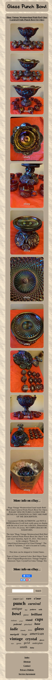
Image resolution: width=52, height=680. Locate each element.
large (24, 634)
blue (26, 610)
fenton (30, 630)
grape (21, 621)
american (37, 634)
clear (37, 598)
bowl (16, 613)
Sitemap (27, 662)
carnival (34, 603)
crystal (31, 639)
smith (23, 647)
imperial (18, 599)
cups (39, 619)
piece (26, 614)
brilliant (36, 614)
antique (17, 608)
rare (28, 598)
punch (19, 603)
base (37, 624)
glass (39, 628)
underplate (37, 643)
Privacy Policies (27, 670)
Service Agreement (27, 674)
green (19, 643)
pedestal (18, 624)
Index (27, 657)
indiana (14, 621)
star (12, 643)
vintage (16, 638)
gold (27, 643)
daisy (32, 648)
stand (29, 620)
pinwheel (28, 624)
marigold (14, 634)
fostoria (23, 630)
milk (40, 609)
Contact (26, 666)
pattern (33, 609)
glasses (42, 640)
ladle (14, 629)
